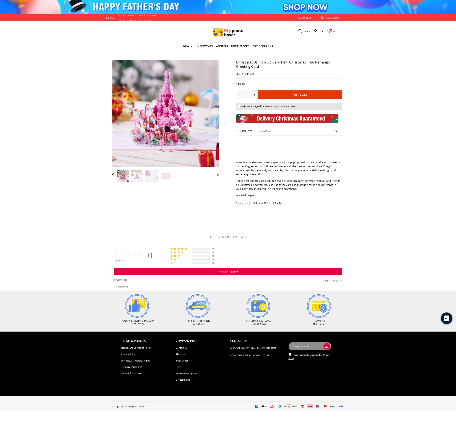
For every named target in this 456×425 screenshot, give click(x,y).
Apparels (222, 46)
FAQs (178, 366)
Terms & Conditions (131, 366)
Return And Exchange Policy (136, 347)
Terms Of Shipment (131, 373)
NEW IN (187, 46)
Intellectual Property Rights (135, 360)
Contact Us (181, 347)
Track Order (332, 17)
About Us (181, 354)
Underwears (204, 46)
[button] (120, 112)
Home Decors (240, 46)
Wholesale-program (186, 373)
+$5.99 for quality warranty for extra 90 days (269, 106)
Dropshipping (183, 379)
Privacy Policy (128, 354)
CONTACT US (305, 17)
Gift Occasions (263, 46)
